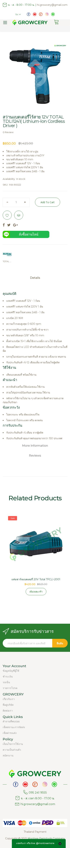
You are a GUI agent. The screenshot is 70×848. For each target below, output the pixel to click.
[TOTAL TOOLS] (7, 254)
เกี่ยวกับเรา (9, 699)
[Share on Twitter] (9, 225)
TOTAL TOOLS (7, 261)
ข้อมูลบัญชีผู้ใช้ (11, 670)
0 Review (8, 132)
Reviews (35, 455)
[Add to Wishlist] (7, 215)
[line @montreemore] (53, 14)
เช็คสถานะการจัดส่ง (14, 727)
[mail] (41, 14)
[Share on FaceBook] (4, 225)
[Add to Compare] (18, 215)
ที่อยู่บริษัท (8, 704)
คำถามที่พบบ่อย (11, 721)
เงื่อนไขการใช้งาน (13, 744)
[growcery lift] (34, 14)
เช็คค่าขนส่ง (10, 733)
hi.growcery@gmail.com (52, 4)
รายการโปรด (10, 688)
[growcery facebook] (28, 14)
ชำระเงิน (8, 676)
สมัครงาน (8, 755)
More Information (35, 445)
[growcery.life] (47, 14)
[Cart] (57, 22)
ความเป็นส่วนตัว (12, 749)
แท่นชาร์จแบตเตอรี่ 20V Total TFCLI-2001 (35, 579)
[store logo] (30, 22)
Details (35, 277)
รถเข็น (6, 682)
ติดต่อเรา (8, 710)
